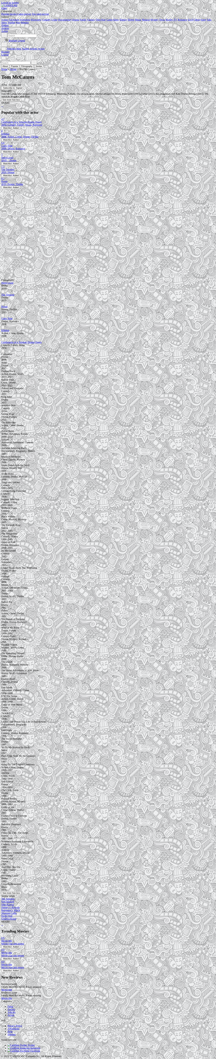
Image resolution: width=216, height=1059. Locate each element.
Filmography (26, 66)
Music (138, 19)
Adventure (14, 19)
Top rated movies (40, 14)
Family (83, 19)
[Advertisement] (96, 211)
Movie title (6, 989)
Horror (131, 19)
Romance (182, 19)
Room (4, 306)
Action (4, 19)
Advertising (13, 1028)
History (123, 19)
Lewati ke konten (10, 2)
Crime (54, 19)
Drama (75, 19)
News (162, 19)
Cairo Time (6, 318)
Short (197, 19)
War (18, 22)
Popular (14, 66)
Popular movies (9, 14)
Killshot (5, 330)
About (5, 66)
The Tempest (7, 294)
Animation (25, 19)
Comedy (46, 19)
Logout (5, 54)
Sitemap (12, 1034)
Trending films (14, 48)
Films (10, 1006)
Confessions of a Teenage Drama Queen (21, 342)
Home (4, 69)
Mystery (154, 19)
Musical (146, 19)
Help (10, 1031)
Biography (36, 19)
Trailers (25, 48)
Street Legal (7, 282)
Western (25, 22)
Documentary (65, 19)
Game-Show (112, 19)
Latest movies (24, 14)
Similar (39, 66)
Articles (33, 48)
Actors (41, 48)
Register (5, 52)
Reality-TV (171, 19)
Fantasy (91, 19)
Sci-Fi (191, 19)
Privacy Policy (15, 1025)
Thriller (11, 22)
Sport (203, 19)
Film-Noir (101, 19)
